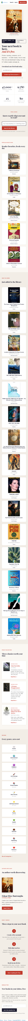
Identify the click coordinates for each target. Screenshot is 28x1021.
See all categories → (7, 856)
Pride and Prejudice (14, 240)
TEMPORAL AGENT (14, 494)
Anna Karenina (15, 666)
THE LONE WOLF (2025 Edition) (14, 375)
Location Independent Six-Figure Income (14, 352)
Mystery (14, 426)
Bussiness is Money (14, 587)
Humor (14, 544)
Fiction (14, 332)
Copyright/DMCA (17, 1020)
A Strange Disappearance (15, 687)
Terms (5, 1020)
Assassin (14, 471)
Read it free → (7, 908)
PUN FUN (14, 541)
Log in (16, 2)
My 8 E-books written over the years (14, 517)
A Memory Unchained (14, 170)
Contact (24, 1020)
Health (14, 197)
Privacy (10, 1020)
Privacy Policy (22, 1013)
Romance (14, 173)
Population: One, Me (14, 564)
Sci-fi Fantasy (14, 497)
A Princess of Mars (14, 33)
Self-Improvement (14, 355)
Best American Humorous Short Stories (16, 711)
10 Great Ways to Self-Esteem (14, 193)
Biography (14, 266)
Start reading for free (14, 973)
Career (14, 309)
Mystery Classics (14, 220)
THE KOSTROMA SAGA (14, 328)
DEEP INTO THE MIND (14, 423)
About (1, 1020)
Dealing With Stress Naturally (14, 635)
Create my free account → (11, 74)
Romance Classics (14, 243)
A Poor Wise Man (14, 217)
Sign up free (23, 2)
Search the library (9, 128)
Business (14, 451)
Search (11, 2)
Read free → (14, 676)
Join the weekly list (9, 1010)
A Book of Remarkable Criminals (14, 263)
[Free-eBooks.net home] (5, 2)
